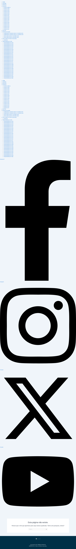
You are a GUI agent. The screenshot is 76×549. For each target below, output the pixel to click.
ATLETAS (4, 30)
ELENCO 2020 (6, 16)
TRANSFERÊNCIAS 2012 (8, 60)
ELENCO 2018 (6, 19)
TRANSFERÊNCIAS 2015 (8, 56)
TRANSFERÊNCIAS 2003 (8, 71)
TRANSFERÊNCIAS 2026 (7, 41)
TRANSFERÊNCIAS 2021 (8, 48)
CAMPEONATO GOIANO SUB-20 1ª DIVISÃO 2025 (13, 33)
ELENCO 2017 (6, 21)
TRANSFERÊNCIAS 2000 (8, 76)
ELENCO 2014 (6, 25)
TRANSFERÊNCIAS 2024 (8, 44)
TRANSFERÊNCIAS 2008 (8, 64)
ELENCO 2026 (6, 8)
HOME (3, 2)
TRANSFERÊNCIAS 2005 (8, 72)
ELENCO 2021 (6, 15)
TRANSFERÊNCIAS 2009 (8, 65)
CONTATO (6, 40)
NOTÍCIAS (4, 4)
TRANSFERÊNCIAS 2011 (8, 61)
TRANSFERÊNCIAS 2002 (8, 73)
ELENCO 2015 (6, 23)
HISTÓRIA (4, 3)
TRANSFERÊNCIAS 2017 (8, 53)
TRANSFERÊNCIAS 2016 (8, 54)
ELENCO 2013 (6, 26)
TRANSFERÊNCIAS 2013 (8, 59)
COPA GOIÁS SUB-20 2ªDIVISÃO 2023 (11, 37)
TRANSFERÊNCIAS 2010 (8, 63)
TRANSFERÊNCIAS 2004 (8, 69)
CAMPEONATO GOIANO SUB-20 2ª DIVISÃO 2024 (13, 34)
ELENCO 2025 (6, 10)
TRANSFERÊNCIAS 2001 (8, 75)
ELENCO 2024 (6, 11)
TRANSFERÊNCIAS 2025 (8, 42)
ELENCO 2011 (6, 29)
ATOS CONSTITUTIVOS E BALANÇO (9, 38)
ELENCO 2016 (6, 22)
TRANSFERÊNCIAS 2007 (8, 67)
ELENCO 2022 (6, 14)
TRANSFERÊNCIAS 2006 (8, 68)
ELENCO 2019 (6, 18)
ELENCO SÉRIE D (7, 7)
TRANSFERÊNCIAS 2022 (8, 46)
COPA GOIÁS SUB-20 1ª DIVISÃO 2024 (11, 35)
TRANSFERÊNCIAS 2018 (8, 52)
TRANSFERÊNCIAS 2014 (8, 57)
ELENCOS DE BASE (6, 31)
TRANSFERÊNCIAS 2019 (8, 50)
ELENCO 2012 (6, 27)
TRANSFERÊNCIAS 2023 (8, 45)
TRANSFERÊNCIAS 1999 (8, 78)
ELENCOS (4, 6)
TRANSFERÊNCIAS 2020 (8, 49)
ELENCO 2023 (6, 12)
